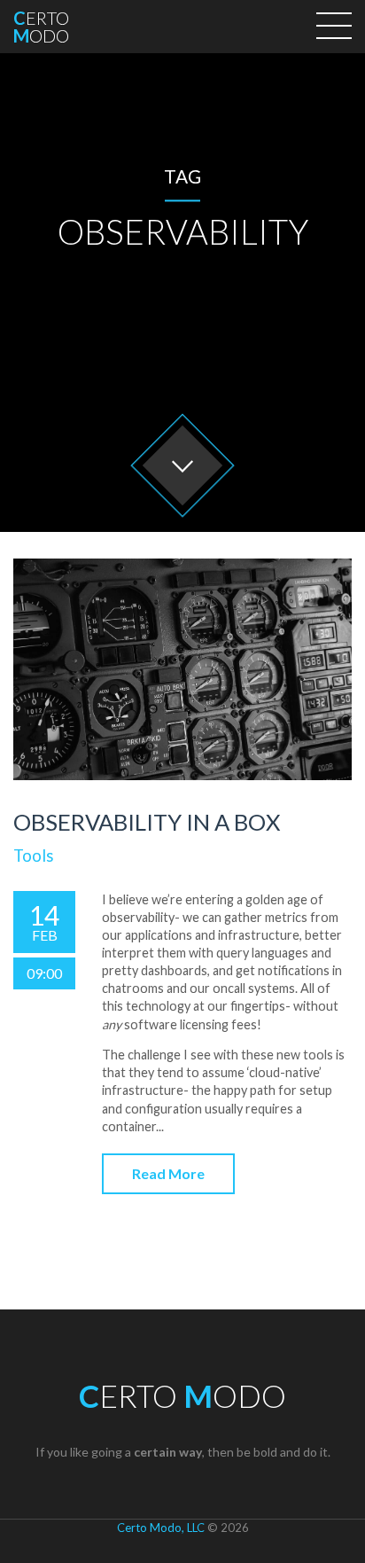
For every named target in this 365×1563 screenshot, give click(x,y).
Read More (168, 1173)
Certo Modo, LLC (161, 1527)
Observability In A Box (146, 822)
